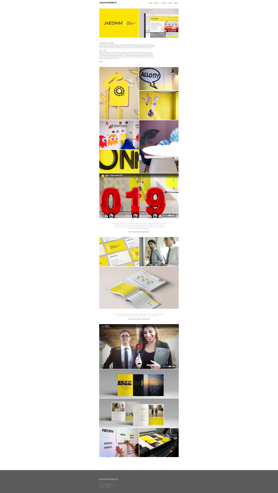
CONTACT (170, 3)
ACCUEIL (150, 3)
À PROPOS (163, 3)
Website (101, 61)
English (176, 3)
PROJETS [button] (156, 3)
